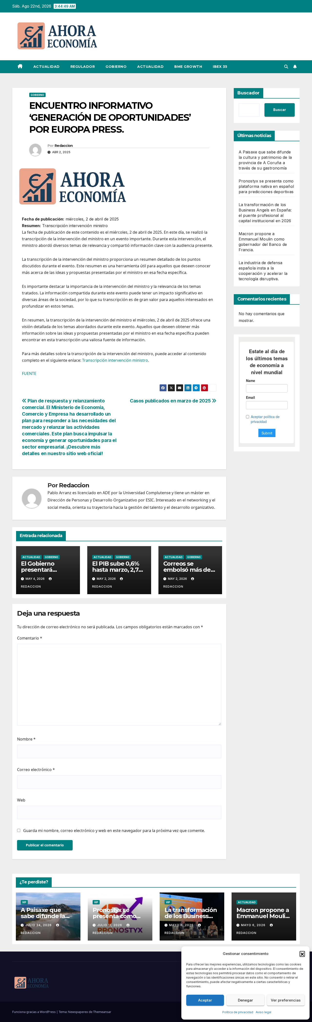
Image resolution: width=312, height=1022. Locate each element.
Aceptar (205, 1000)
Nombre (26, 739)
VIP (24, 902)
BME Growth (188, 66)
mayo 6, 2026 (182, 925)
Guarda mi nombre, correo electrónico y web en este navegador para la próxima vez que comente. (114, 830)
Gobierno (116, 66)
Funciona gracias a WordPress (34, 1012)
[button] (302, 953)
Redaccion (64, 145)
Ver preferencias (286, 1000)
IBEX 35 (220, 66)
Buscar (279, 110)
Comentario (29, 638)
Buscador (248, 93)
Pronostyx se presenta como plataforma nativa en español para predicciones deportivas (266, 186)
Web (21, 800)
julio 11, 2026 (110, 925)
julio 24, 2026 (39, 925)
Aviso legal (263, 1012)
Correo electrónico (36, 769)
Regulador (82, 66)
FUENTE (29, 373)
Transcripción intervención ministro (115, 360)
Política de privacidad (237, 1012)
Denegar (245, 1000)
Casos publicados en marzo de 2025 (171, 401)
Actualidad (46, 66)
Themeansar (102, 1012)
